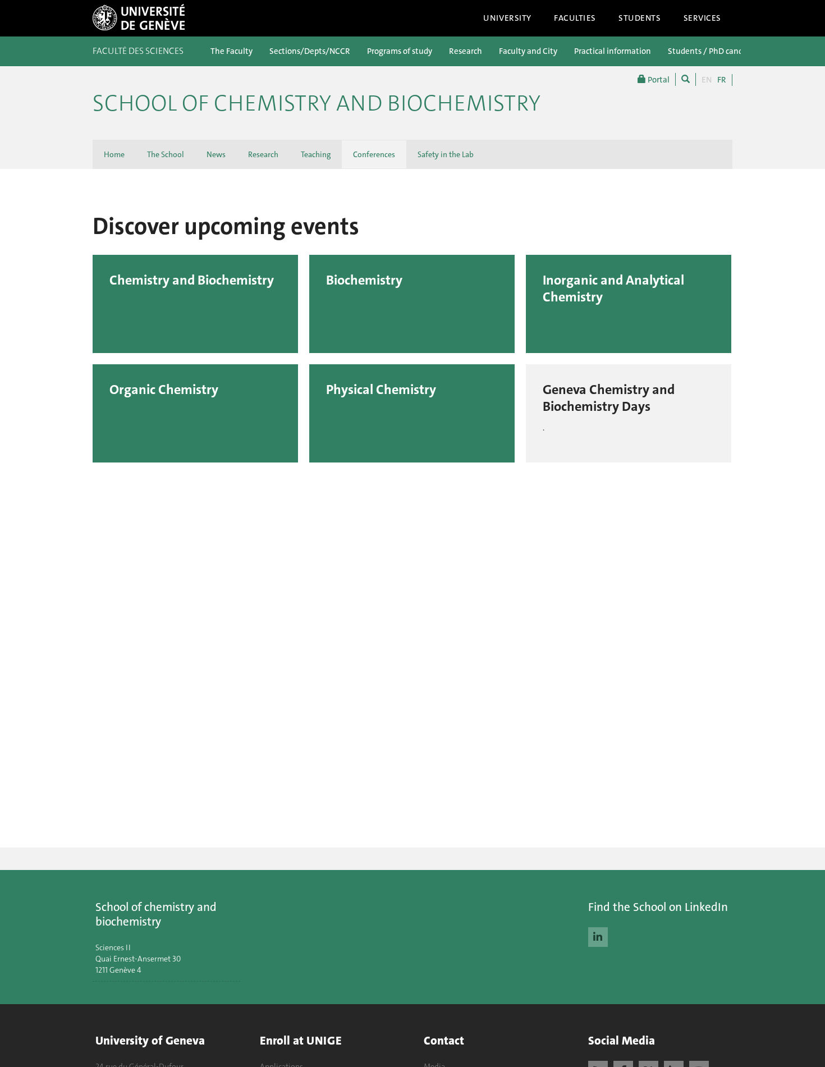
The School (165, 154)
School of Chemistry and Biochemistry (316, 103)
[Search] (685, 79)
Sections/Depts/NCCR (309, 51)
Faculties (575, 18)
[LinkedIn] (598, 936)
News (216, 154)
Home (114, 154)
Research (465, 51)
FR (721, 79)
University (507, 18)
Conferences (374, 154)
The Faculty (231, 51)
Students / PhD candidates (717, 51)
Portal (658, 79)
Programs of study (399, 51)
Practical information (612, 51)
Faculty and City (528, 51)
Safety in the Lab (446, 154)
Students (639, 18)
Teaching (316, 154)
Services (703, 18)
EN (707, 79)
